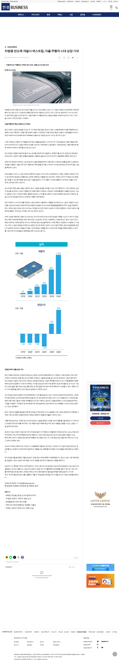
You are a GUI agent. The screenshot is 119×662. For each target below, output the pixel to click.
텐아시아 (16, 645)
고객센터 (108, 632)
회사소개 (54, 632)
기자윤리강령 (91, 632)
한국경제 (16, 642)
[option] (100, 499)
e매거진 (116, 1)
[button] (111, 7)
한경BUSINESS (12, 47)
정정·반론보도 (100, 632)
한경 (61, 1)
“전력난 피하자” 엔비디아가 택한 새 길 (20, 508)
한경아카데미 (56, 642)
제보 (104, 1)
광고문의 (66, 632)
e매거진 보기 (100, 423)
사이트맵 (114, 632)
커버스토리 (35, 15)
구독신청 (110, 1)
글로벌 (82, 15)
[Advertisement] (59, 31)
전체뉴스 (21, 15)
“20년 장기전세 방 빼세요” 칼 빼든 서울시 (21, 505)
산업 (71, 15)
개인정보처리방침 (81, 632)
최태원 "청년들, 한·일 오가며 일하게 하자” (21, 495)
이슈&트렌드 (96, 15)
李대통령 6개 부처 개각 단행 (16, 502)
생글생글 (29, 645)
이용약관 (72, 632)
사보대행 (92, 1)
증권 (48, 15)
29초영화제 (56, 645)
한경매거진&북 (5, 1)
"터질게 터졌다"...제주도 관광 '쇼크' (18, 498)
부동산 (59, 15)
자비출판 (98, 1)
